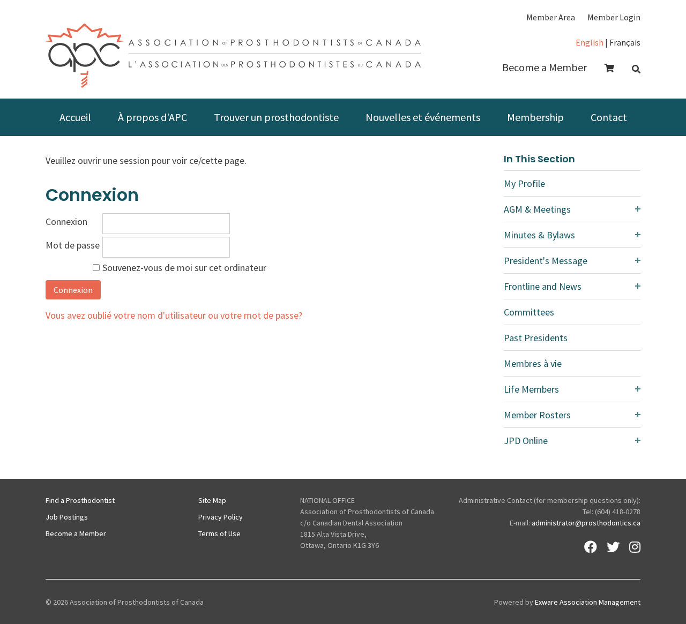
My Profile (524, 183)
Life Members (531, 389)
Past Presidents (536, 338)
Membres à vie (533, 363)
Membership (535, 117)
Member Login (613, 17)
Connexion (66, 221)
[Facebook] (590, 546)
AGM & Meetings (537, 209)
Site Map (212, 500)
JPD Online (526, 440)
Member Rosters (537, 415)
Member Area (550, 17)
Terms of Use (219, 533)
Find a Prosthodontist (80, 500)
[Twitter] (613, 546)
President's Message (545, 260)
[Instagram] (634, 546)
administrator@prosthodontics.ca (586, 523)
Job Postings (67, 517)
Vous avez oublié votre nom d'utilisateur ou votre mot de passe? (174, 315)
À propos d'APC (152, 117)
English (589, 42)
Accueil (75, 117)
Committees (529, 312)
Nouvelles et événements (423, 117)
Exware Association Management (587, 602)
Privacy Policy (220, 517)
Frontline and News (542, 286)
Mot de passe (73, 245)
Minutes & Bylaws (539, 235)
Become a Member (544, 67)
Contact (609, 117)
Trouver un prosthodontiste (276, 117)
